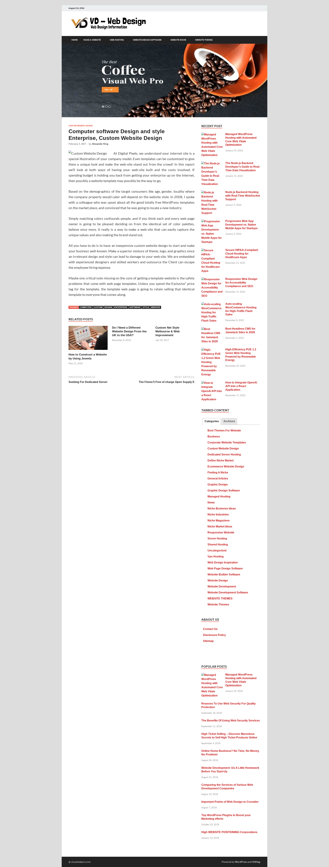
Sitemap (208, 641)
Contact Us (210, 629)
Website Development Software (228, 592)
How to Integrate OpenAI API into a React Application (241, 386)
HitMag (256, 861)
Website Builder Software (224, 574)
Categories (212, 421)
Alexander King (100, 144)
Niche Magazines (219, 520)
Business (214, 436)
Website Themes (218, 604)
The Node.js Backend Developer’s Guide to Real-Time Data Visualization (242, 167)
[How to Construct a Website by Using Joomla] (88, 339)
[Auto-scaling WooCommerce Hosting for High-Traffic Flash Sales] (212, 304)
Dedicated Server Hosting (224, 454)
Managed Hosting (219, 496)
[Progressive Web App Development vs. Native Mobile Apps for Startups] (212, 221)
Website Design (218, 580)
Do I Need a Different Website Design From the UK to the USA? (129, 331)
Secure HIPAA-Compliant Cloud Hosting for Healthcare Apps (241, 254)
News (211, 502)
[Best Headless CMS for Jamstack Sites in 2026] (212, 329)
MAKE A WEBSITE (92, 40)
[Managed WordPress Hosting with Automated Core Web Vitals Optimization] (212, 134)
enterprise (120, 307)
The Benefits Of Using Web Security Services (230, 720)
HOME (74, 40)
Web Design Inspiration (223, 562)
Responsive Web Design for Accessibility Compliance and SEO (241, 283)
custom (98, 307)
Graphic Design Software (224, 490)
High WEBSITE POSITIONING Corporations (229, 832)
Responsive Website (221, 532)
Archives (229, 421)
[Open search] (258, 40)
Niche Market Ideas (220, 526)
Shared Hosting (218, 544)
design (108, 307)
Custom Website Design (81, 125)
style (146, 307)
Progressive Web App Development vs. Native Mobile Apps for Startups (241, 225)
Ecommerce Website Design (226, 466)
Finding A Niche (218, 472)
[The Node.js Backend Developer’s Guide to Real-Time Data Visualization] (212, 163)
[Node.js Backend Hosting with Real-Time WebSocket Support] (212, 192)
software (135, 307)
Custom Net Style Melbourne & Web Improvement (167, 331)
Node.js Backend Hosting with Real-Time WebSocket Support (242, 196)
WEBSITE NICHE (178, 40)
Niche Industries (218, 514)
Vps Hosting (216, 556)
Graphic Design (218, 484)
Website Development (222, 586)
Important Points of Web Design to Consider (230, 801)
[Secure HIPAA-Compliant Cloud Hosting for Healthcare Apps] (212, 250)
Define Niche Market (221, 460)
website (155, 307)
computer (86, 307)
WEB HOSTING (117, 40)
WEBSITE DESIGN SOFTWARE (147, 40)
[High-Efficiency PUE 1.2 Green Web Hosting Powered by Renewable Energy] (212, 349)
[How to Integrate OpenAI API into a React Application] (212, 383)
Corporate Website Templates (227, 442)
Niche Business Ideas (222, 508)
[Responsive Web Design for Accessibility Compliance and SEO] (212, 279)
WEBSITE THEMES (204, 40)
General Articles (218, 478)
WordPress (241, 861)
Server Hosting (217, 538)
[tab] (211, 421)
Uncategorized (217, 550)
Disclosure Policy (214, 635)
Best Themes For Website (224, 430)
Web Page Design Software (225, 568)
